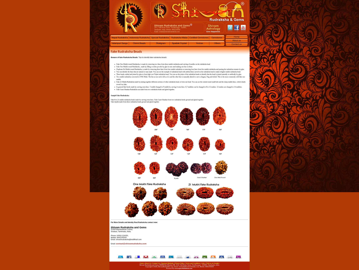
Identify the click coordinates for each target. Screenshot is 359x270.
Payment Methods (167, 263)
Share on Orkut (196, 256)
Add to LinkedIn (171, 256)
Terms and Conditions (192, 263)
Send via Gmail (146, 256)
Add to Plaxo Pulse (221, 256)
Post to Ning (205, 256)
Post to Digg (179, 256)
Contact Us (156, 263)
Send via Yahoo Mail (238, 256)
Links (203, 263)
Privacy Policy (179, 263)
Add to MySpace (188, 256)
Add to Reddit (230, 256)
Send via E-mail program (162, 256)
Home (142, 263)
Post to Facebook (129, 256)
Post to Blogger (213, 256)
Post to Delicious (137, 256)
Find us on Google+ (212, 263)
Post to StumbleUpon (154, 256)
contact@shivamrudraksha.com (131, 243)
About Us (148, 263)
